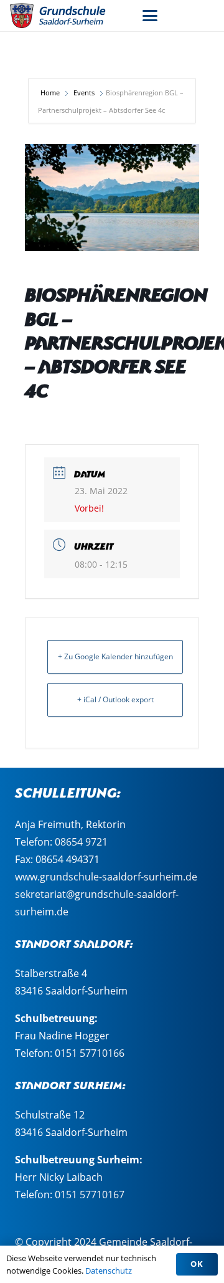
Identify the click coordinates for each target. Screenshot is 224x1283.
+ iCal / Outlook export (115, 699)
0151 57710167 (89, 1194)
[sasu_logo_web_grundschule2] (65, 15)
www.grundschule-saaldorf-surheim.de (106, 877)
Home (51, 92)
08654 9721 (81, 842)
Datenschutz (108, 1270)
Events (84, 92)
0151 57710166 (89, 1053)
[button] (150, 15)
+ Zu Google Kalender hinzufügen (115, 656)
